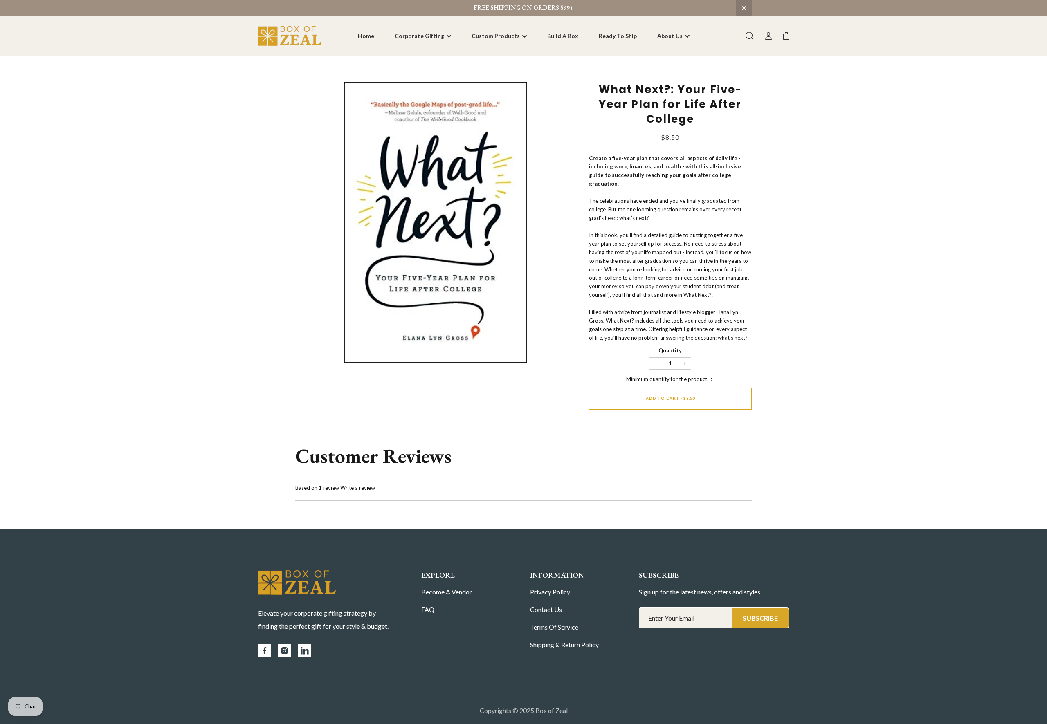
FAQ (427, 609)
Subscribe (760, 618)
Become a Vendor (446, 592)
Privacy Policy (550, 592)
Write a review (357, 487)
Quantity (670, 350)
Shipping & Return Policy (564, 644)
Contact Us (546, 609)
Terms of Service (554, 627)
